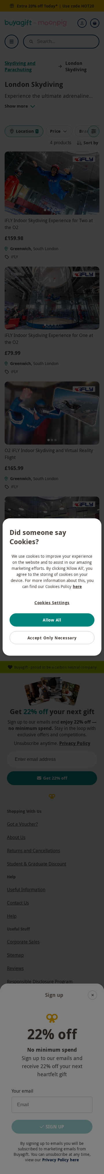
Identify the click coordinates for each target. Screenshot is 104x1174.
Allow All (52, 620)
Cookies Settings (52, 602)
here (77, 586)
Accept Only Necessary (52, 637)
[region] (52, 587)
